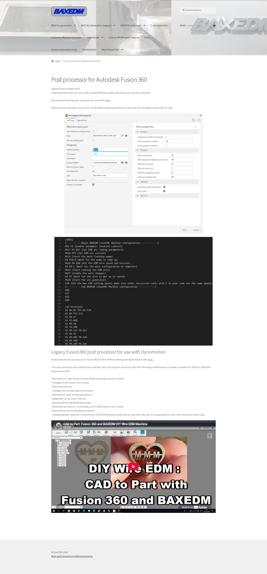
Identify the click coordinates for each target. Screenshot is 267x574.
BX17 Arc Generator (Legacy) (96, 25)
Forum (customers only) (64, 49)
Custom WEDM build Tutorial (123, 37)
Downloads (93, 37)
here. (150, 359)
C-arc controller (159, 25)
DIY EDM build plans (131, 25)
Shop (147, 37)
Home (57, 61)
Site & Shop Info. (110, 49)
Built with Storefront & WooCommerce (72, 556)
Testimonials (89, 49)
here (107, 100)
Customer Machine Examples (66, 37)
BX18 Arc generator (61, 25)
